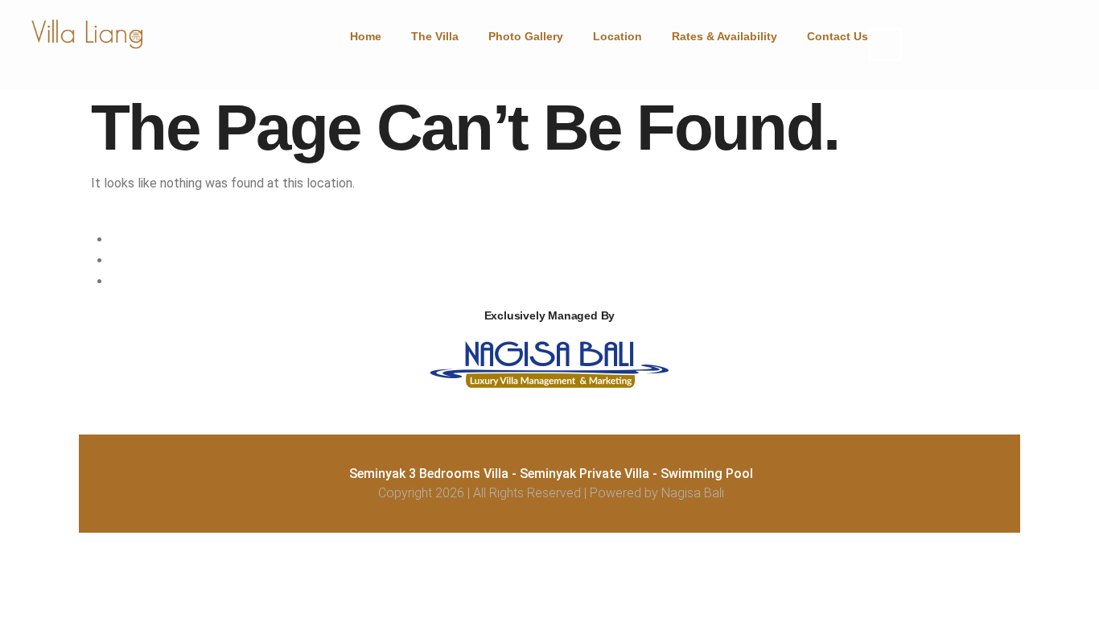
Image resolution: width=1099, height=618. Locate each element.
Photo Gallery (525, 36)
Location (617, 36)
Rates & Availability (724, 36)
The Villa (435, 36)
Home (365, 36)
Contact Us (837, 36)
